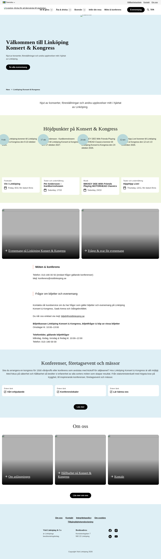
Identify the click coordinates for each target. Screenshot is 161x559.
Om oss (155, 2)
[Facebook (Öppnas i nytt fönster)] (110, 530)
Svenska (9, 2)
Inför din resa (95, 10)
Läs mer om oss (80, 495)
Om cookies (100, 518)
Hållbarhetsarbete (134, 2)
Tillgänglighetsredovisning (80, 522)
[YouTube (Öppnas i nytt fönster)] (116, 536)
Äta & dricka (62, 10)
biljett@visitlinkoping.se (73, 316)
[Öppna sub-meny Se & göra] (51, 9)
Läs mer (80, 407)
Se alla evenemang (18, 67)
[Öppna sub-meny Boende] (84, 9)
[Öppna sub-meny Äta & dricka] (69, 9)
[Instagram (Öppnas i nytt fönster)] (116, 530)
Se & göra (44, 10)
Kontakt (147, 2)
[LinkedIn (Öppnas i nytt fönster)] (110, 536)
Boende (78, 10)
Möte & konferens (112, 10)
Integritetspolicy (83, 518)
